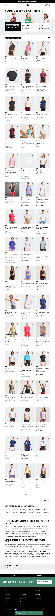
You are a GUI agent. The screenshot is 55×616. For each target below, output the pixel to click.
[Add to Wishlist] (17, 43)
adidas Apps (23, 598)
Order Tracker (23, 594)
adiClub (22, 590)
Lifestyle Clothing (46, 512)
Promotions (38, 598)
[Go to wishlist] (5, 5)
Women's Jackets (30, 515)
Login (14, 575)
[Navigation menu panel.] (2, 5)
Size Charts (7, 601)
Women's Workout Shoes (38, 512)
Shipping (7, 598)
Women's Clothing (22, 512)
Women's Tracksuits (23, 515)
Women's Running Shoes (14, 512)
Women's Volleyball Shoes (46, 509)
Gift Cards (37, 594)
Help (6, 590)
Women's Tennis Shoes (39, 515)
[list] (25, 38)
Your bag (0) (39, 575)
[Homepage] (27, 5)
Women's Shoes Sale (23, 509)
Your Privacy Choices (9, 609)
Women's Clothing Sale (39, 509)
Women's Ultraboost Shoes (15, 515)
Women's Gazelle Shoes (14, 509)
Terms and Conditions (40, 609)
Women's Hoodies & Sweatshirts (31, 509)
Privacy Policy (23, 609)
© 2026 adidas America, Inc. (27, 614)
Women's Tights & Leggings (30, 512)
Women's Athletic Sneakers (7, 509)
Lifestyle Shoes (46, 515)
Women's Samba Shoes (7, 515)
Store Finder (7, 594)
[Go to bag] (52, 5)
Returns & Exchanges (40, 590)
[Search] (49, 5)
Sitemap (22, 601)
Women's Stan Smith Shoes (7, 512)
